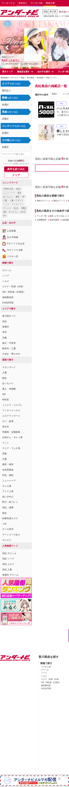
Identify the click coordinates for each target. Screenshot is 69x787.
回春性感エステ (10, 518)
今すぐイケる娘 (15, 250)
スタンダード (9, 367)
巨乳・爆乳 (7, 475)
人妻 (5, 200)
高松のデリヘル (43, 201)
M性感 (5, 399)
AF (23, 197)
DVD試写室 (8, 302)
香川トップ (7, 71)
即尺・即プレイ (10, 502)
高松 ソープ (8, 558)
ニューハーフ (9, 193)
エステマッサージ (11, 415)
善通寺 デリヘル (10, 575)
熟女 (19, 193)
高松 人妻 (7, 569)
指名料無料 (54, 220)
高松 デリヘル (9, 553)
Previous (7, 48)
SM (4, 394)
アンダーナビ (8, 3)
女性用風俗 (7, 469)
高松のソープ (59, 201)
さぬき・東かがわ (11, 353)
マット (5, 442)
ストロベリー (17, 204)
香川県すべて (9, 316)
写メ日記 (60, 216)
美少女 (5, 426)
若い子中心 (7, 496)
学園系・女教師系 (11, 432)
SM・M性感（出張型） (14, 292)
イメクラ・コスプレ (12, 405)
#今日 (23, 212)
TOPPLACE (8, 189)
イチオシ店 (12, 256)
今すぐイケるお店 (16, 243)
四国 (45, 11)
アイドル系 (7, 491)
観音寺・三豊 (9, 348)
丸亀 (4, 337)
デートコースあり (11, 534)
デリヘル (6, 270)
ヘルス (5, 281)
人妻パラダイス (16, 200)
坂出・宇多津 (9, 343)
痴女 (4, 513)
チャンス (7, 208)
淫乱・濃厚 (7, 507)
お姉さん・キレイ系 (12, 437)
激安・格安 (7, 464)
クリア (16, 175)
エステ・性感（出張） (13, 286)
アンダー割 (41, 216)
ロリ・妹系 (7, 421)
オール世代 (7, 529)
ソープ (6, 204)
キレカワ (6, 540)
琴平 (4, 332)
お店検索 (11, 230)
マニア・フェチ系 (11, 448)
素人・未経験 (9, 388)
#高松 (23, 208)
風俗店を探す (23, 71)
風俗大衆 (50, 3)
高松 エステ (8, 564)
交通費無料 (41, 220)
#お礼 (16, 208)
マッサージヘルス (11, 410)
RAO (18, 189)
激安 (17, 197)
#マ (4, 216)
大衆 (4, 459)
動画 (51, 216)
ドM (4, 523)
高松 (4, 321)
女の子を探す (44, 71)
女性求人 (22, 3)
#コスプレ (13, 212)
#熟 (4, 212)
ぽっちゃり (8, 197)
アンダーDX (36, 3)
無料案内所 (7, 297)
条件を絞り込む (16, 169)
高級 (4, 453)
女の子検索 (12, 237)
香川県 (53, 11)
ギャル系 (6, 486)
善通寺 (5, 326)
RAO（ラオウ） (11, 60)
